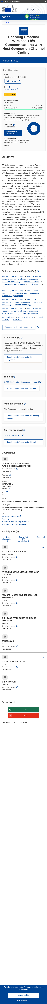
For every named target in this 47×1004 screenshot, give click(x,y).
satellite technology (23, 305)
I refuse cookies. (23, 1000)
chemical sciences (25, 317)
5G (3, 287)
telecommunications (31, 282)
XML (25, 709)
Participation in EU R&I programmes (17, 522)
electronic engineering (10, 313)
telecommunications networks (13, 284)
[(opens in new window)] (9, 8)
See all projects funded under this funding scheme (23, 417)
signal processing (30, 313)
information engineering (11, 282)
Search (37, 9)
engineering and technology (12, 276)
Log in (27, 9)
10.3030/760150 (10, 89)
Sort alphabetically (7, 538)
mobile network (34, 284)
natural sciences (8, 317)
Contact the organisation (13, 516)
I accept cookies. (23, 995)
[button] (32, 9)
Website (7, 519)
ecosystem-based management (27, 293)
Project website (11, 81)
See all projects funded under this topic (22, 388)
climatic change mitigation (12, 296)
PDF (25, 716)
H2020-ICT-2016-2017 (13, 435)
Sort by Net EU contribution (23, 539)
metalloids (17, 320)
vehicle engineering (22, 302)
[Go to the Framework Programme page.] (23, 31)
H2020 (7, 22)
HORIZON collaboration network (16, 524)
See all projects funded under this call (21, 442)
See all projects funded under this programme (19, 358)
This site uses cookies (12, 987)
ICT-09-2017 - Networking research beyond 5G (22, 382)
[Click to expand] (43, 548)
